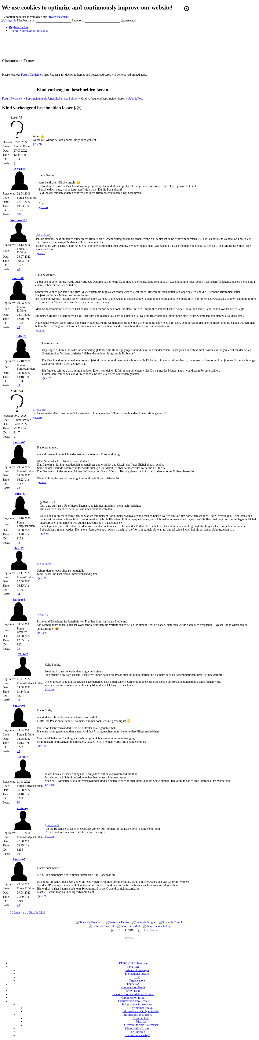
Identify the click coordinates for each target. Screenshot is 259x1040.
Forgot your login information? (29, 30)
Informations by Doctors (137, 1014)
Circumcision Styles (137, 1028)
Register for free (18, 27)
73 (18, 327)
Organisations (137, 980)
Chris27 (23, 654)
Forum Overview (12, 98)
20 (18, 853)
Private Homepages (137, 970)
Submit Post (135, 98)
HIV (137, 977)
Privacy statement (57, 16)
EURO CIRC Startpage (133, 963)
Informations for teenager (137, 1004)
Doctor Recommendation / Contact (133, 994)
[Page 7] (49, 912)
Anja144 (19, 168)
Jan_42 (19, 548)
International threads (137, 973)
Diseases (141, 1021)
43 (18, 385)
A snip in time (141, 1018)
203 (19, 214)
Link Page (133, 966)
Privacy (129, 938)
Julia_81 (21, 336)
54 (18, 594)
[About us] (133, 990)
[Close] (186, 8)
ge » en (37, 144)
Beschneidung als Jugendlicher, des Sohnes (52, 98)
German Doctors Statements (141, 1025)
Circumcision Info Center (133, 1001)
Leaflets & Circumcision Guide (133, 985)
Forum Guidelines (32, 74)
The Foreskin (137, 1031)
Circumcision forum (133, 997)
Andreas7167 (18, 220)
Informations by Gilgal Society (140, 1011)
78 (18, 269)
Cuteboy (22, 808)
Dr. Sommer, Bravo (141, 1007)
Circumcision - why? (137, 1035)
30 (18, 700)
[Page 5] (6, 912)
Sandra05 (18, 278)
